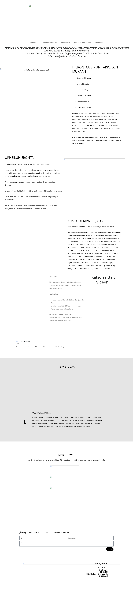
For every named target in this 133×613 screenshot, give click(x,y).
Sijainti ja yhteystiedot (82, 42)
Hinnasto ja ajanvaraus (48, 42)
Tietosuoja (99, 42)
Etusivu (33, 42)
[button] (103, 305)
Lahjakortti (65, 42)
